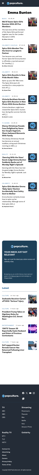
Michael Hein (7, 177)
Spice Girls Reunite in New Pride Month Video (13, 76)
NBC (3, 414)
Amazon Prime (27, 427)
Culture (5, 295)
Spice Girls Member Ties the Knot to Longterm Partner (12, 50)
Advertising (6, 452)
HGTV (4, 442)
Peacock (25, 414)
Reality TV (7, 432)
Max (23, 417)
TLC (3, 439)
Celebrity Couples (9, 45)
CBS (3, 417)
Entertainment (8, 325)
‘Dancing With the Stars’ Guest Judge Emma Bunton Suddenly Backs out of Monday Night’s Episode (14, 161)
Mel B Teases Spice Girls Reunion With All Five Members (12, 24)
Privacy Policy (8, 278)
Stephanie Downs (9, 206)
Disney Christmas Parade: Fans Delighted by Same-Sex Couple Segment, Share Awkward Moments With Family (13, 131)
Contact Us (6, 449)
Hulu (23, 424)
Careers (4, 458)
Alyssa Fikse (7, 90)
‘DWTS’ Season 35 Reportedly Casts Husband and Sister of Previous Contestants (14, 332)
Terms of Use (15, 276)
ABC (3, 411)
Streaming (26, 407)
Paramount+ (26, 411)
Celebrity (6, 72)
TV (3, 407)
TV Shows (6, 123)
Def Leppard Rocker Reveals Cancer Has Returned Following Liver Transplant (13, 348)
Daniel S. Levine (8, 117)
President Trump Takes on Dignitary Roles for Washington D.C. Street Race (13, 315)
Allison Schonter (8, 39)
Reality (5, 154)
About (4, 455)
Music (4, 18)
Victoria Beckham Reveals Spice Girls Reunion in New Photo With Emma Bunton (14, 101)
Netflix (24, 420)
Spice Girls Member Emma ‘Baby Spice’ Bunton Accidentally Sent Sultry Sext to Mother (13, 190)
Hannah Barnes (8, 148)
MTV (3, 436)
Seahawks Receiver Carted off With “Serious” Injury (14, 299)
